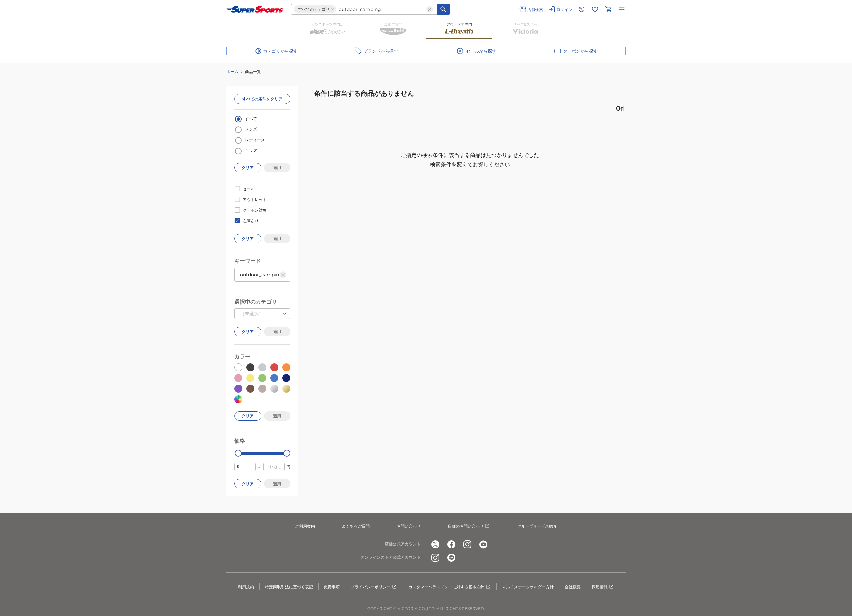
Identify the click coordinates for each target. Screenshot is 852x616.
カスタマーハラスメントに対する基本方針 (446, 586)
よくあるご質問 (356, 526)
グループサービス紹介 (537, 526)
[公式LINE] (451, 558)
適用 (277, 167)
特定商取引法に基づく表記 (289, 586)
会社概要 (573, 586)
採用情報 (600, 586)
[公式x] (435, 544)
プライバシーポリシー (371, 586)
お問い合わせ (409, 526)
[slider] (238, 453)
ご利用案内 (305, 526)
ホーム (232, 71)
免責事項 (332, 586)
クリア (248, 167)
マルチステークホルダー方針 (528, 586)
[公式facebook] (451, 544)
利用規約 (246, 586)
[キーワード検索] (443, 9)
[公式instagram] (467, 544)
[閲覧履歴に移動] (581, 9)
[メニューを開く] (622, 9)
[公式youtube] (483, 544)
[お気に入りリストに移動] (595, 9)
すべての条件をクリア (262, 98)
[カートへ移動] (608, 9)
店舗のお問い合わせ (466, 526)
